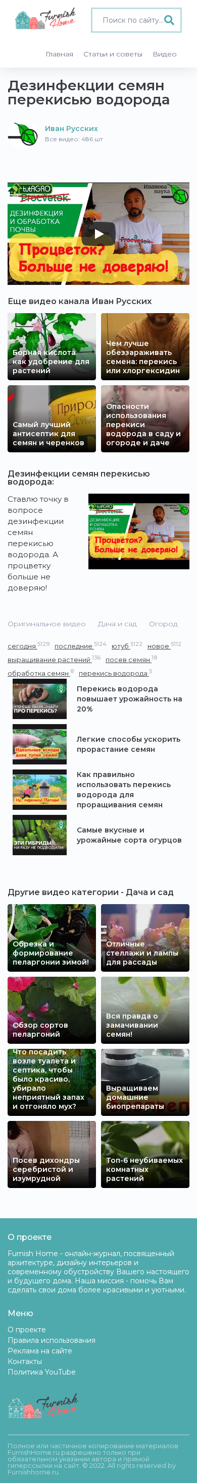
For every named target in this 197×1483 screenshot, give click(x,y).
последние (81, 645)
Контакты (25, 1361)
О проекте (27, 1329)
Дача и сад (117, 623)
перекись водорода (115, 673)
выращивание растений (54, 659)
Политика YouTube (42, 1372)
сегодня (29, 645)
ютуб (127, 645)
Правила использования (51, 1340)
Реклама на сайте (40, 1350)
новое (164, 645)
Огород (163, 623)
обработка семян (41, 673)
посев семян (131, 659)
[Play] (98, 234)
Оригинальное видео (47, 623)
